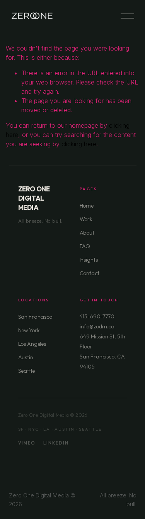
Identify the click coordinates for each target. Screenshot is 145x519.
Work (86, 219)
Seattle (26, 370)
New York (29, 330)
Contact (89, 273)
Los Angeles (32, 343)
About (87, 232)
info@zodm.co (97, 326)
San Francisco (35, 316)
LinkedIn (56, 443)
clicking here (78, 144)
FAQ (85, 246)
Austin (25, 357)
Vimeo (27, 443)
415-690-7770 (97, 316)
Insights (89, 259)
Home (87, 205)
